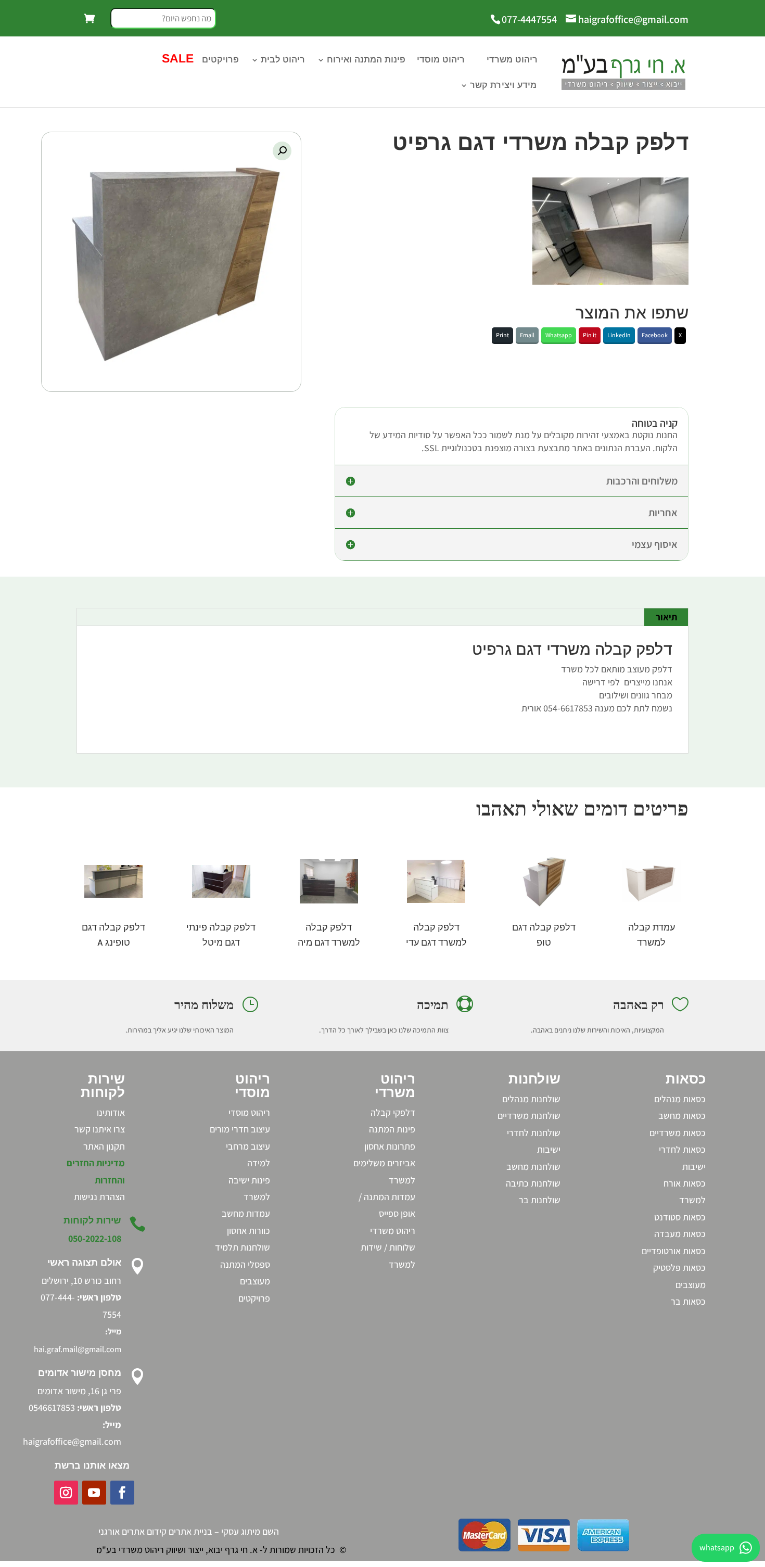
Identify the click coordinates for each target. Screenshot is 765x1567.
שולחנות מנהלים (531, 1099)
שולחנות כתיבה (533, 1183)
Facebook (655, 335)
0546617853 (52, 1407)
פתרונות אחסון (389, 1146)
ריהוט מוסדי (441, 60)
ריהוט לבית (283, 60)
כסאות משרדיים (677, 1133)
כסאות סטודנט (680, 1217)
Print (502, 335)
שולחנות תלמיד (242, 1247)
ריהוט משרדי (512, 60)
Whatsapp (558, 335)
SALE (178, 60)
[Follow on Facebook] (122, 1493)
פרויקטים (220, 60)
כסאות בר (688, 1301)
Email (527, 335)
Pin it (589, 335)
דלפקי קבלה (393, 1112)
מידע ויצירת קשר (503, 86)
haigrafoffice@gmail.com (72, 1441)
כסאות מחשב (682, 1116)
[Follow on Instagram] (66, 1493)
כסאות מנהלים (680, 1099)
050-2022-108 (94, 1238)
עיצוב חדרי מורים (240, 1129)
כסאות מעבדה (680, 1234)
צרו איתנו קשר (99, 1129)
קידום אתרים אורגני (132, 1531)
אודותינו (111, 1112)
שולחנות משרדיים (529, 1116)
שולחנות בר (539, 1200)
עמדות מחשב (246, 1213)
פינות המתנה (392, 1129)
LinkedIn (619, 335)
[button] (282, 151)
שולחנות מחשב (533, 1167)
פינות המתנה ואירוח (366, 60)
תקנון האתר (104, 1146)
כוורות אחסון (248, 1231)
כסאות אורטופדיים (674, 1251)
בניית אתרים (190, 1531)
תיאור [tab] (666, 617)
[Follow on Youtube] (94, 1493)
